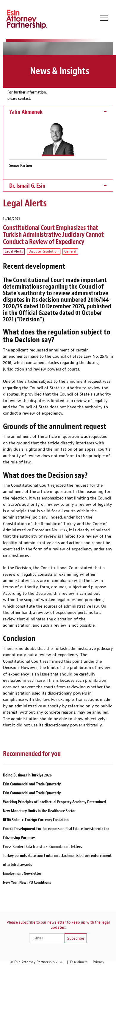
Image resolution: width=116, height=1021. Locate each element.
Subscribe (75, 938)
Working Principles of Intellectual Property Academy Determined (54, 801)
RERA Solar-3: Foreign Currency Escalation (36, 819)
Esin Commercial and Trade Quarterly (32, 784)
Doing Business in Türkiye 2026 (27, 775)
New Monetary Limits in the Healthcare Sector (39, 810)
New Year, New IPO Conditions (27, 882)
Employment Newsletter (22, 873)
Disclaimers (78, 962)
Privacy (98, 962)
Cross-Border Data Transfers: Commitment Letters (42, 846)
